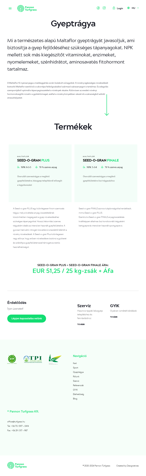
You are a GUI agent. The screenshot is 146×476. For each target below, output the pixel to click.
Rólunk (76, 376)
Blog (75, 398)
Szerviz (76, 381)
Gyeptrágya (78, 372)
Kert (75, 363)
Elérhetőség (78, 394)
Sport (75, 367)
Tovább (81, 324)
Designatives (133, 465)
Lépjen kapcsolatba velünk (27, 318)
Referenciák (78, 385)
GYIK (75, 389)
